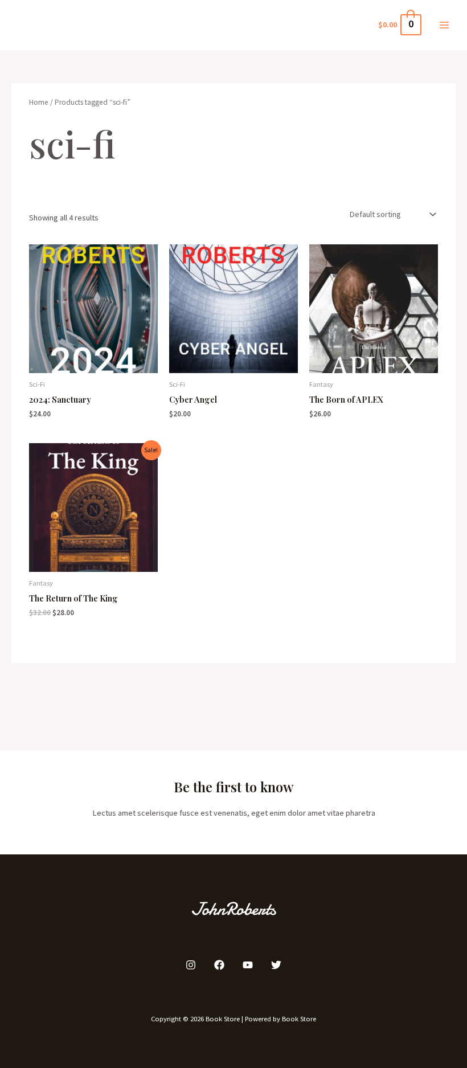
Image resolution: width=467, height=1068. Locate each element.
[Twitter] (276, 965)
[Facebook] (219, 965)
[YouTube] (248, 965)
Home (38, 102)
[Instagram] (191, 965)
